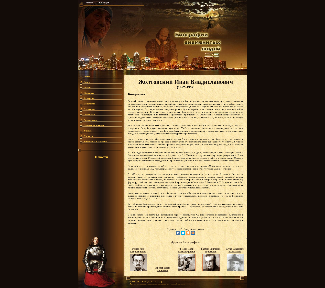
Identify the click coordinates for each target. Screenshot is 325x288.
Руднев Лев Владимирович (138, 250)
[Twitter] (183, 233)
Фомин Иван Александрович (186, 250)
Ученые (88, 130)
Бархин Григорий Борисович (210, 250)
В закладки (104, 3)
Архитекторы (90, 119)
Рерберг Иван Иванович (162, 269)
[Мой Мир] (193, 233)
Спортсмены (90, 114)
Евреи (87, 81)
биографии (159, 282)
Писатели (88, 136)
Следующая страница (194, 229)
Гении (87, 76)
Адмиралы (89, 98)
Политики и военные (94, 125)
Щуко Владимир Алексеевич (235, 250)
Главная (89, 3)
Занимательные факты (95, 141)
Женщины (89, 92)
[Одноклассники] (188, 233)
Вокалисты (89, 103)
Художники (89, 109)
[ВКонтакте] (178, 233)
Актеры (87, 87)
